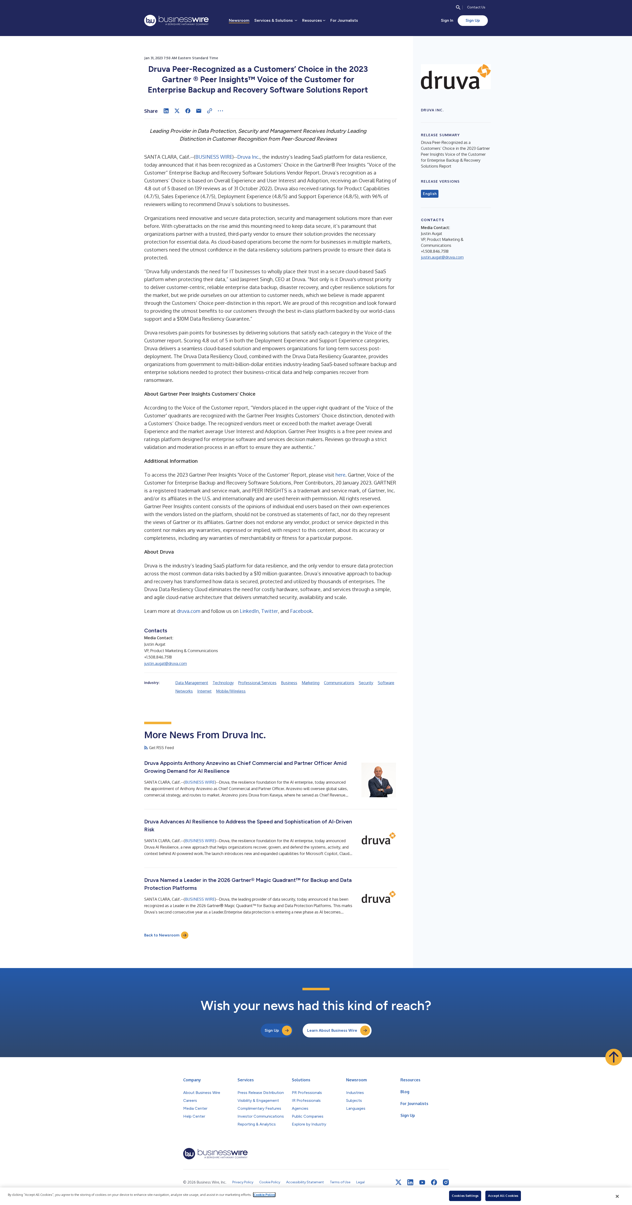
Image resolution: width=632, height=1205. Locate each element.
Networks (184, 691)
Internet (204, 691)
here (340, 474)
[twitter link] (398, 1182)
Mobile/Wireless (231, 691)
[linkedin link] (410, 1182)
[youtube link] (422, 1182)
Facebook (301, 611)
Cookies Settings (465, 1196)
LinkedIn (249, 611)
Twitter (269, 611)
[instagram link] (446, 1182)
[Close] (617, 1196)
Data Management (191, 682)
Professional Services (257, 682)
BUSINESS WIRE (213, 157)
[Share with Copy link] (210, 111)
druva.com (188, 611)
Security (366, 682)
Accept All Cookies (503, 1196)
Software (386, 682)
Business (289, 682)
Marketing (310, 682)
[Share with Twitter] (177, 111)
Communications (339, 682)
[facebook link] (434, 1182)
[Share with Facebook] (188, 111)
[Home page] (176, 20)
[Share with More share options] (220, 111)
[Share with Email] (199, 111)
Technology (223, 682)
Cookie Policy (264, 1195)
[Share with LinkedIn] (166, 111)
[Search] (458, 7)
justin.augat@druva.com (165, 663)
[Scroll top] (613, 1057)
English (429, 194)
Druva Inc (247, 157)
